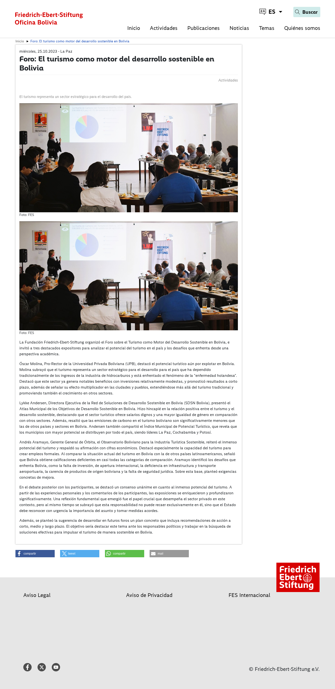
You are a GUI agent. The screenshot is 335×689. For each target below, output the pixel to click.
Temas (266, 28)
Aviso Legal (37, 595)
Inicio (133, 28)
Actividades (164, 28)
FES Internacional (249, 595)
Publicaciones (203, 28)
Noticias (239, 28)
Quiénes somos (302, 28)
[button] (35, 553)
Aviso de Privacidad (149, 595)
